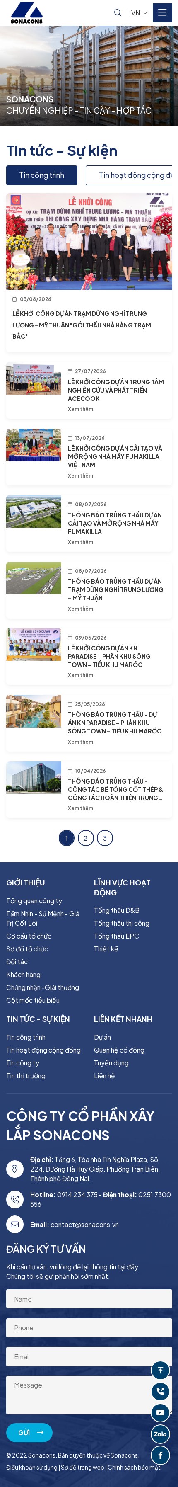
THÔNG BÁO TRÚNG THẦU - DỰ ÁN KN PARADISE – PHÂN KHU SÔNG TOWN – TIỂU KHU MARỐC (114, 723)
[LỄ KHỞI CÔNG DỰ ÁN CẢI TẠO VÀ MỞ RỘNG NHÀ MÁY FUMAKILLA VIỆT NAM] (34, 445)
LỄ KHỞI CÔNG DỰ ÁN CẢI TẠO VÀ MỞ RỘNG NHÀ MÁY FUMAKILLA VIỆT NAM (115, 456)
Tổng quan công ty (34, 901)
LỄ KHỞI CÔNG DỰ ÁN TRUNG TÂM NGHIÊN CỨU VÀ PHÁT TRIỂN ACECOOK (116, 390)
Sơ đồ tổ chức (27, 949)
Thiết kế (106, 949)
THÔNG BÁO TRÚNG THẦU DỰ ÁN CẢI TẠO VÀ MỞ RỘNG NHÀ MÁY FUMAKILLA (115, 523)
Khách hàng (23, 974)
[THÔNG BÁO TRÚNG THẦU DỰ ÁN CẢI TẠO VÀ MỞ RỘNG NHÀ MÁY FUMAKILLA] (34, 511)
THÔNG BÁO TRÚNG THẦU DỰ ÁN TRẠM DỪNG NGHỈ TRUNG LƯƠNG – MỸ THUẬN (116, 589)
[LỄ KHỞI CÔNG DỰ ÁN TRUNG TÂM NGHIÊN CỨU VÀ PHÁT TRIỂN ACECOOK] (34, 378)
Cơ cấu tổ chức (28, 936)
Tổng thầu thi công (121, 923)
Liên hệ (104, 1075)
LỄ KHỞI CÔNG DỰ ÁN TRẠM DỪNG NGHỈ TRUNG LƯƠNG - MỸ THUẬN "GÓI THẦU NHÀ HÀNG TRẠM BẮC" (81, 325)
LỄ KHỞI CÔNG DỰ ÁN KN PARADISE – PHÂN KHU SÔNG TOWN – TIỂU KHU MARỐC (109, 656)
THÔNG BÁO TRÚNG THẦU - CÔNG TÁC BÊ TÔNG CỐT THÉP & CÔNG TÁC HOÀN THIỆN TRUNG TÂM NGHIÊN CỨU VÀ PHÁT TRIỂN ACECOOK (115, 797)
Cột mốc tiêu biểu (33, 1000)
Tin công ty (22, 1063)
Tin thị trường (26, 1075)
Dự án (102, 1037)
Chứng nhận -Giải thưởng (42, 987)
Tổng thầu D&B (117, 910)
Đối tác (17, 961)
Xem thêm (80, 409)
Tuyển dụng (111, 1063)
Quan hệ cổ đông (119, 1050)
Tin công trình (41, 175)
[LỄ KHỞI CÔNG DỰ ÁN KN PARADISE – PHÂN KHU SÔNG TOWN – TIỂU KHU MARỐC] (34, 644)
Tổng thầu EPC (116, 936)
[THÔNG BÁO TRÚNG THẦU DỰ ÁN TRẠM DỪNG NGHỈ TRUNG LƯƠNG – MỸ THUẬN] (34, 578)
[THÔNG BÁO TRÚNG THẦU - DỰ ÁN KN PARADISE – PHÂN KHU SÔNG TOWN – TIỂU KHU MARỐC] (34, 711)
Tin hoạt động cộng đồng (43, 1050)
